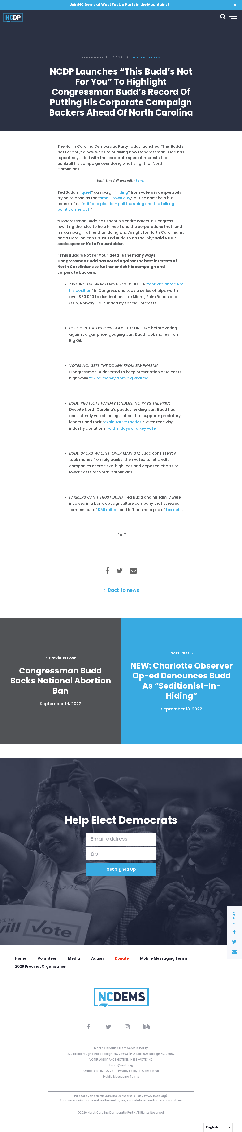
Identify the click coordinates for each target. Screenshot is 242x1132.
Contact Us (150, 1071)
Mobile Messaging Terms (164, 958)
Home (20, 958)
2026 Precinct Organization (40, 966)
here (140, 180)
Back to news (123, 590)
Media (139, 57)
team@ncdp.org (121, 1065)
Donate (122, 958)
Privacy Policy (128, 1071)
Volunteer (47, 958)
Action (97, 958)
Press (154, 57)
